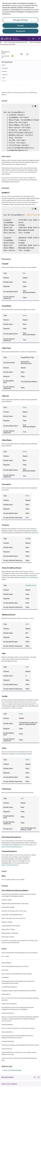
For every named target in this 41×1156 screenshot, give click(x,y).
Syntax (3, 65)
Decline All (20, 31)
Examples (4, 71)
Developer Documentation (16, 39)
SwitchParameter (30, 585)
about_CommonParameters (10, 865)
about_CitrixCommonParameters (12, 847)
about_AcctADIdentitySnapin (12, 1070)
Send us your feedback (9, 1084)
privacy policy (17, 5)
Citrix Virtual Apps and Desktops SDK (15, 42)
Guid (24, 273)
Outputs (4, 80)
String (24, 315)
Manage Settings (20, 20)
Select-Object (32, 530)
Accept (20, 25)
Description (5, 68)
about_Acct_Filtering (29, 577)
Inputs (3, 77)
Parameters (5, 74)
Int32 (27, 624)
